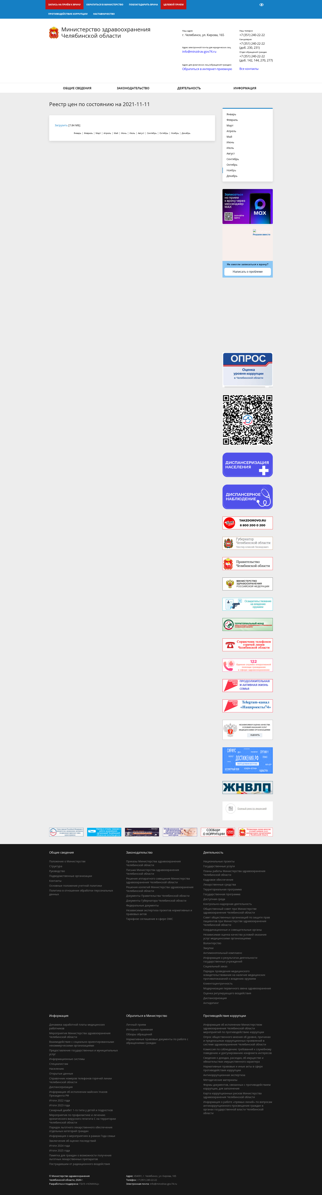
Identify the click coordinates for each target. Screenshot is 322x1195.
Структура (55, 866)
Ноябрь (231, 170)
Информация (244, 88)
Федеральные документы (142, 905)
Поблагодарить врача (143, 4)
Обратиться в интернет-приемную (207, 69)
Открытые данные (61, 1073)
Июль (230, 148)
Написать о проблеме (248, 271)
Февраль (232, 120)
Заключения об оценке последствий (72, 1141)
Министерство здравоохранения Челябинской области (106, 32)
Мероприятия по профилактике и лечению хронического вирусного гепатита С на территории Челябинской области (82, 1118)
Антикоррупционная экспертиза (224, 1075)
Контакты (55, 881)
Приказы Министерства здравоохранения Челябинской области (153, 863)
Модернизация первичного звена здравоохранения (237, 988)
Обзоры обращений (139, 1034)
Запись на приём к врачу (64, 4)
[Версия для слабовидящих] (261, 4)
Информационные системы (67, 1059)
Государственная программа (221, 894)
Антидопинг (211, 1003)
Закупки (208, 948)
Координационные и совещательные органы (232, 929)
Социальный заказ (215, 966)
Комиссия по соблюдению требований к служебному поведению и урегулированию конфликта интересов (237, 1051)
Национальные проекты (219, 861)
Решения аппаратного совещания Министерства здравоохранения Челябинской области (158, 880)
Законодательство (133, 88)
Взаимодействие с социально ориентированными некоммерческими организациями (81, 1043)
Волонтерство (212, 943)
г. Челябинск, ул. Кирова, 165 (203, 35)
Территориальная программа (222, 889)
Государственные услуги (219, 866)
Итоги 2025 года (59, 1150)
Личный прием (136, 1024)
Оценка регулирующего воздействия (227, 993)
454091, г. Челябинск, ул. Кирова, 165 (155, 1176)
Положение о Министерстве (67, 861)
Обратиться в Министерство (104, 4)
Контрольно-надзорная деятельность (227, 904)
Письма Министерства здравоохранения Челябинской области (152, 871)
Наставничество (104, 14)
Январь (231, 114)
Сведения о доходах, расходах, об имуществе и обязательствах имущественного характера (233, 1059)
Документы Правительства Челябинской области (158, 895)
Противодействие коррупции (68, 14)
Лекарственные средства (219, 884)
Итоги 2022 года (59, 1100)
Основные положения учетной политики (75, 885)
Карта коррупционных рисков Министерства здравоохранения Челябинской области (232, 1095)
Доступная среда (214, 899)
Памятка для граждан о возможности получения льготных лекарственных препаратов (80, 1157)
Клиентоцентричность (218, 983)
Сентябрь (233, 159)
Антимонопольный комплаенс (222, 953)
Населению (56, 1068)
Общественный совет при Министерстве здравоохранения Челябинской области (230, 910)
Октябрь (232, 164)
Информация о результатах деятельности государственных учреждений (230, 959)
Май (229, 136)
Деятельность (189, 88)
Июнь (230, 142)
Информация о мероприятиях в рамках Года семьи (82, 1136)
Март (230, 125)
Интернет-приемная (139, 1029)
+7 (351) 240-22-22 (252, 35)
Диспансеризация (215, 998)
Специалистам (58, 1064)
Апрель (231, 131)
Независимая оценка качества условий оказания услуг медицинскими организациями (234, 936)
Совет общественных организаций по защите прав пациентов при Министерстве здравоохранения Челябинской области (236, 921)
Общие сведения (77, 88)
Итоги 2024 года (59, 1145)
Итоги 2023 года (59, 1105)
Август (231, 153)
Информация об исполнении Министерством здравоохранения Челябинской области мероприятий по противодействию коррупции (233, 1028)
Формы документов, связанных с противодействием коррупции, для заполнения (237, 1086)
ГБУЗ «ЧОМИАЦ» (89, 1183)
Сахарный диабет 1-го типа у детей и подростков (81, 1110)
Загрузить (61, 125)
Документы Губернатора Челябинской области (156, 900)
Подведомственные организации (70, 876)
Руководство (57, 871)
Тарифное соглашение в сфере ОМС (149, 919)
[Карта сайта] (252, 4)
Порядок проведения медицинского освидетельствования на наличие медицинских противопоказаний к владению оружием (234, 974)
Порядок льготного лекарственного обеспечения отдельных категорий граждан (80, 1129)
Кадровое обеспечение (218, 879)
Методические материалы (220, 1080)
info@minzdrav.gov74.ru (163, 1183)
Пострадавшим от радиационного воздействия (79, 1164)
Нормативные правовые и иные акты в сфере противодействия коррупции (233, 1068)
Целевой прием (173, 4)
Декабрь (232, 176)
